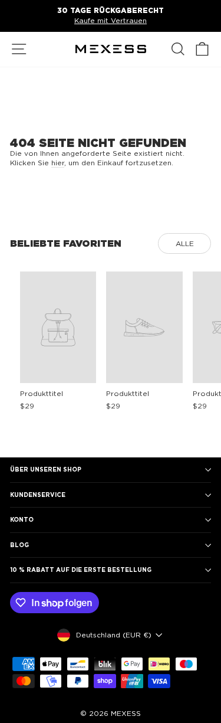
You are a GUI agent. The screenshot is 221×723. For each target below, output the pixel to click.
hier (57, 162)
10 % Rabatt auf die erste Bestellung (80, 569)
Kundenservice (37, 494)
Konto (22, 519)
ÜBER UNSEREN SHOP (45, 469)
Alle (185, 243)
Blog (19, 544)
